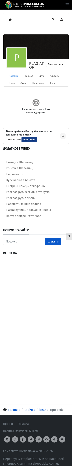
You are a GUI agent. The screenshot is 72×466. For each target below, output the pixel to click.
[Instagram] (46, 439)
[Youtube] (62, 439)
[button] (67, 5)
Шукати (53, 241)
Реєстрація (29, 139)
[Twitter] (31, 439)
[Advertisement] (36, 297)
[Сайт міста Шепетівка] (24, 5)
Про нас (8, 423)
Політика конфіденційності (20, 431)
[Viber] (15, 439)
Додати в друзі (55, 64)
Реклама (23, 423)
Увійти (11, 139)
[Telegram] (7, 439)
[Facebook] (23, 439)
